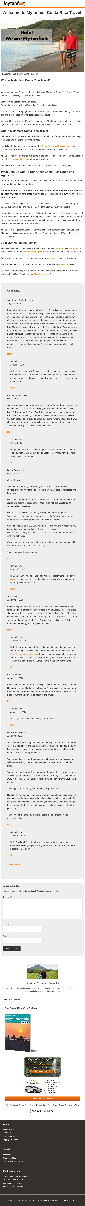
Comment (7, 897)
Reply (9, 354)
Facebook (59, 248)
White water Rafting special (13, 1183)
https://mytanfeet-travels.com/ (24, 654)
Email (5, 936)
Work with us (53, 258)
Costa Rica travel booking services (58, 146)
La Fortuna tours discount (13, 1180)
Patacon (64, 264)
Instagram (73, 248)
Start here (7, 1155)
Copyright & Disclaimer (12, 1140)
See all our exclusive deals (13, 1187)
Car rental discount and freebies (15, 1176)
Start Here (15, 579)
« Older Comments (15, 865)
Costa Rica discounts (18, 159)
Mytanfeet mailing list (32, 252)
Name (6, 925)
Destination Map (9, 1158)
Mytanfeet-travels (42, 274)
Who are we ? (8, 1129)
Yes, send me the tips (42, 1111)
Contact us (7, 1133)
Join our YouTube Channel (13, 1161)
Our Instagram (8, 1136)
